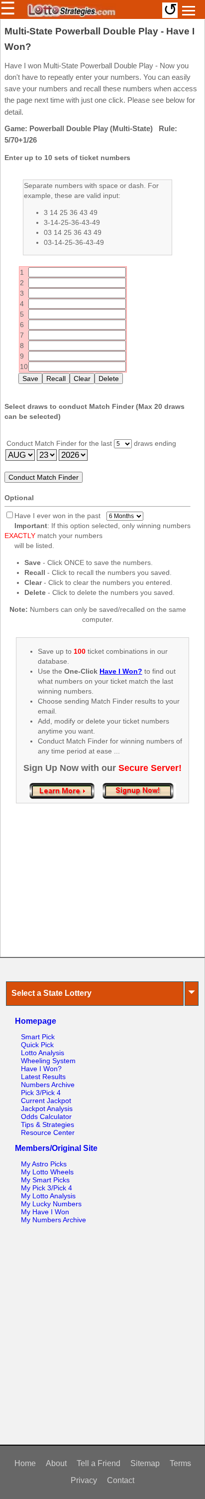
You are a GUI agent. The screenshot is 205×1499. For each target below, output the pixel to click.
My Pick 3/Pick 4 (46, 1188)
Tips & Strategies (47, 1124)
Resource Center (48, 1132)
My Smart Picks (45, 1180)
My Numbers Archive (53, 1220)
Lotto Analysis (42, 1053)
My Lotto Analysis (48, 1196)
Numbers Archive (48, 1085)
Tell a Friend (98, 1463)
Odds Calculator (46, 1117)
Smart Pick (38, 1037)
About (56, 1463)
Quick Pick (37, 1045)
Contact (120, 1480)
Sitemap (145, 1463)
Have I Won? (41, 1069)
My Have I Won (45, 1212)
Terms (180, 1463)
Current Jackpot (46, 1101)
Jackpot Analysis (47, 1109)
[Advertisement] (102, 890)
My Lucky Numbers (51, 1204)
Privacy (84, 1480)
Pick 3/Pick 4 (41, 1093)
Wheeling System (48, 1061)
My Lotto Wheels (47, 1172)
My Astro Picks (44, 1164)
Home (25, 1463)
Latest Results (43, 1077)
